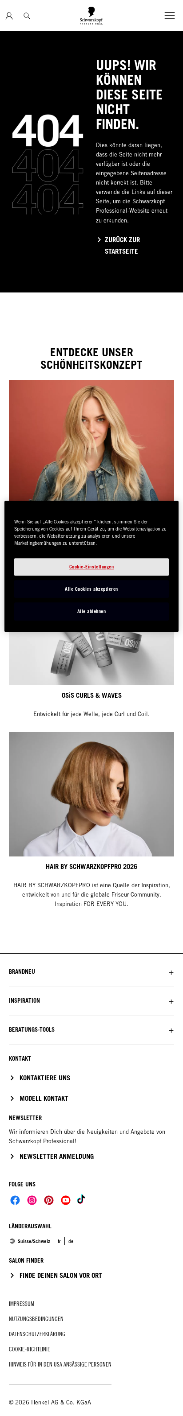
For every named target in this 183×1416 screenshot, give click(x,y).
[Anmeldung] (9, 16)
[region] (91, 566)
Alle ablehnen (91, 611)
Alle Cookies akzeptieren (91, 589)
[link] (59, 1241)
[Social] (15, 1200)
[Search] (27, 16)
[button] (91, 971)
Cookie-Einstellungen (91, 566)
